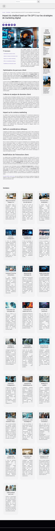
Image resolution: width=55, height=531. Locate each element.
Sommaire (7, 51)
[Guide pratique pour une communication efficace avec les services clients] (11, 488)
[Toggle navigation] (4, 6)
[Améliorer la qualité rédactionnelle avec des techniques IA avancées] (44, 379)
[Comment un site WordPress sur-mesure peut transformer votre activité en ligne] (44, 451)
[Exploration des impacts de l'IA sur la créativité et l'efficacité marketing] (27, 305)
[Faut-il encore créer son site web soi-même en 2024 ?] (46, 62)
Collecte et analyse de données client (11, 56)
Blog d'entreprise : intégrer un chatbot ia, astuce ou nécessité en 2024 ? (46, 51)
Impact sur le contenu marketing (9, 58)
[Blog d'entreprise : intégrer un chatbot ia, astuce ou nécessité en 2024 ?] (46, 40)
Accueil (3, 12)
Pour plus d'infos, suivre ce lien (9, 176)
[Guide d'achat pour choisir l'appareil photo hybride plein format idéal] (44, 268)
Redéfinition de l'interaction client (10, 63)
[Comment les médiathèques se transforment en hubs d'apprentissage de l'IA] (27, 379)
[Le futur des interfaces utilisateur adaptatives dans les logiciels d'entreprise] (44, 305)
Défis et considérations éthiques (10, 61)
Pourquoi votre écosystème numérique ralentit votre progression (46, 90)
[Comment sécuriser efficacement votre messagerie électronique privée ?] (44, 232)
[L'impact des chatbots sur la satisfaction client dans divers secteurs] (11, 451)
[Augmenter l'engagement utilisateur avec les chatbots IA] (11, 379)
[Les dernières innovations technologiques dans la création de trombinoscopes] (44, 415)
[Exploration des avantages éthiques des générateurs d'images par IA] (27, 451)
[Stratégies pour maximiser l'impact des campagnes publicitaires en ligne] (11, 415)
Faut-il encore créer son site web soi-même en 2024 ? (46, 71)
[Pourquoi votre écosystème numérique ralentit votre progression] (46, 81)
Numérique (8, 12)
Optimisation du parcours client (9, 53)
